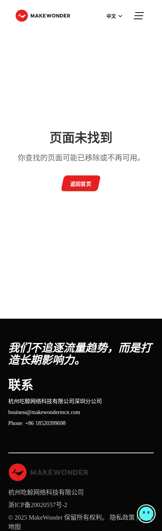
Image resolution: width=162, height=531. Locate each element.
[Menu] (139, 16)
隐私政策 (122, 517)
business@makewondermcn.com (44, 412)
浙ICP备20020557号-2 (37, 505)
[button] (146, 513)
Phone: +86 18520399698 (37, 423)
